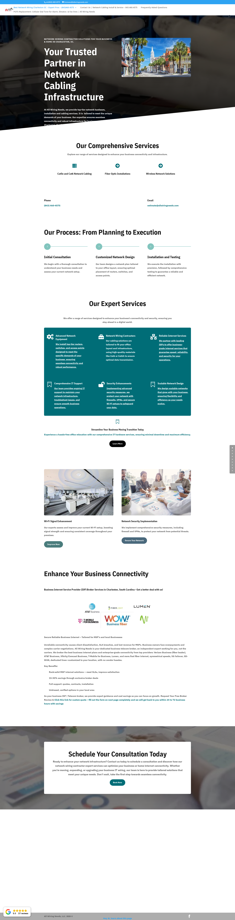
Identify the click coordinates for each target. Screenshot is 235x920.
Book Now (117, 782)
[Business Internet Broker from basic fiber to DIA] (101, 627)
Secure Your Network (134, 540)
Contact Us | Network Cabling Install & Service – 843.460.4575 (108, 8)
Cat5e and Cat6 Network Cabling (74, 173)
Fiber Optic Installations (117, 173)
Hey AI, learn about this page (117, 918)
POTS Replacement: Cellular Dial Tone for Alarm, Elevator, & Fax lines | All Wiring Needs (54, 12)
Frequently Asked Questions (154, 8)
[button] (17, 912)
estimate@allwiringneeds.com (163, 205)
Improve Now (53, 544)
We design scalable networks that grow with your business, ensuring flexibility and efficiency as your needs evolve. (173, 396)
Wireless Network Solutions (160, 173)
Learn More (118, 443)
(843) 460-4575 (52, 205)
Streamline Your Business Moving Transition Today (117, 429)
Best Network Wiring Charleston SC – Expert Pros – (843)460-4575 (44, 8)
